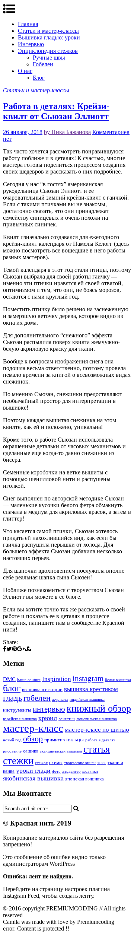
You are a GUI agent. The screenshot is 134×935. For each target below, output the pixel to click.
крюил (47, 718)
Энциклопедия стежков (48, 51)
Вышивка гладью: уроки (49, 37)
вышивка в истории (42, 689)
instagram (88, 678)
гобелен (37, 698)
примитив (54, 739)
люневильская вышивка (96, 719)
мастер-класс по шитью (97, 729)
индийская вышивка (87, 699)
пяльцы (75, 739)
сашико (30, 751)
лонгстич (66, 719)
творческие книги (80, 763)
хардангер (71, 771)
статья (96, 749)
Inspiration (56, 679)
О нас (25, 71)
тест (101, 762)
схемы (56, 762)
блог (11, 688)
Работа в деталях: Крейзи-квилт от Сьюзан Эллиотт (56, 111)
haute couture (29, 680)
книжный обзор (99, 708)
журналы (60, 699)
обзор (33, 738)
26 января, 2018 (22, 132)
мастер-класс (33, 728)
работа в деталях (100, 740)
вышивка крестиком (91, 689)
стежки (18, 760)
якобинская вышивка (33, 778)
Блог (39, 77)
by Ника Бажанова (67, 132)
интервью (49, 709)
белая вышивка (118, 680)
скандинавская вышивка (61, 751)
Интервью (31, 44)
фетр (56, 771)
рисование (12, 751)
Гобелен (43, 64)
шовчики (90, 771)
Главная (28, 24)
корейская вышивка (20, 719)
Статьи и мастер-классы (48, 31)
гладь (12, 698)
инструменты (17, 710)
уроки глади (33, 770)
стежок (41, 763)
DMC (9, 679)
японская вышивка (84, 779)
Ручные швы (49, 57)
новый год (12, 740)
